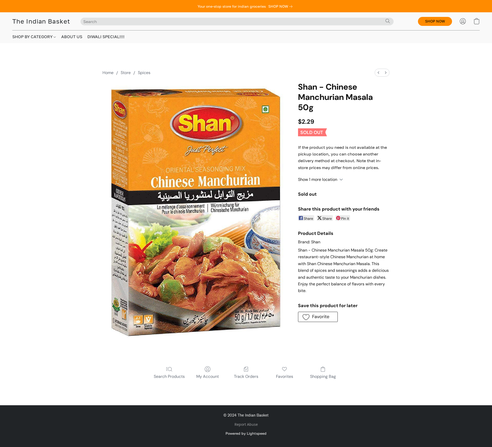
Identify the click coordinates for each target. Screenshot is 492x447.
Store (126, 72)
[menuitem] (378, 72)
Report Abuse (246, 424)
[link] (281, 6)
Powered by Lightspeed (245, 433)
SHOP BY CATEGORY (33, 36)
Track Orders (246, 376)
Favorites (284, 376)
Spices (144, 72)
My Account (207, 376)
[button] (41, 21)
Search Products (169, 376)
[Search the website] (388, 21)
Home (108, 72)
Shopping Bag (323, 376)
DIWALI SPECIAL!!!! (106, 36)
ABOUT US (71, 36)
